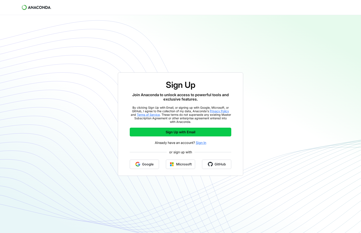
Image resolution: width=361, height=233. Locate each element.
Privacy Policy (219, 111)
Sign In (201, 143)
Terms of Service (148, 114)
